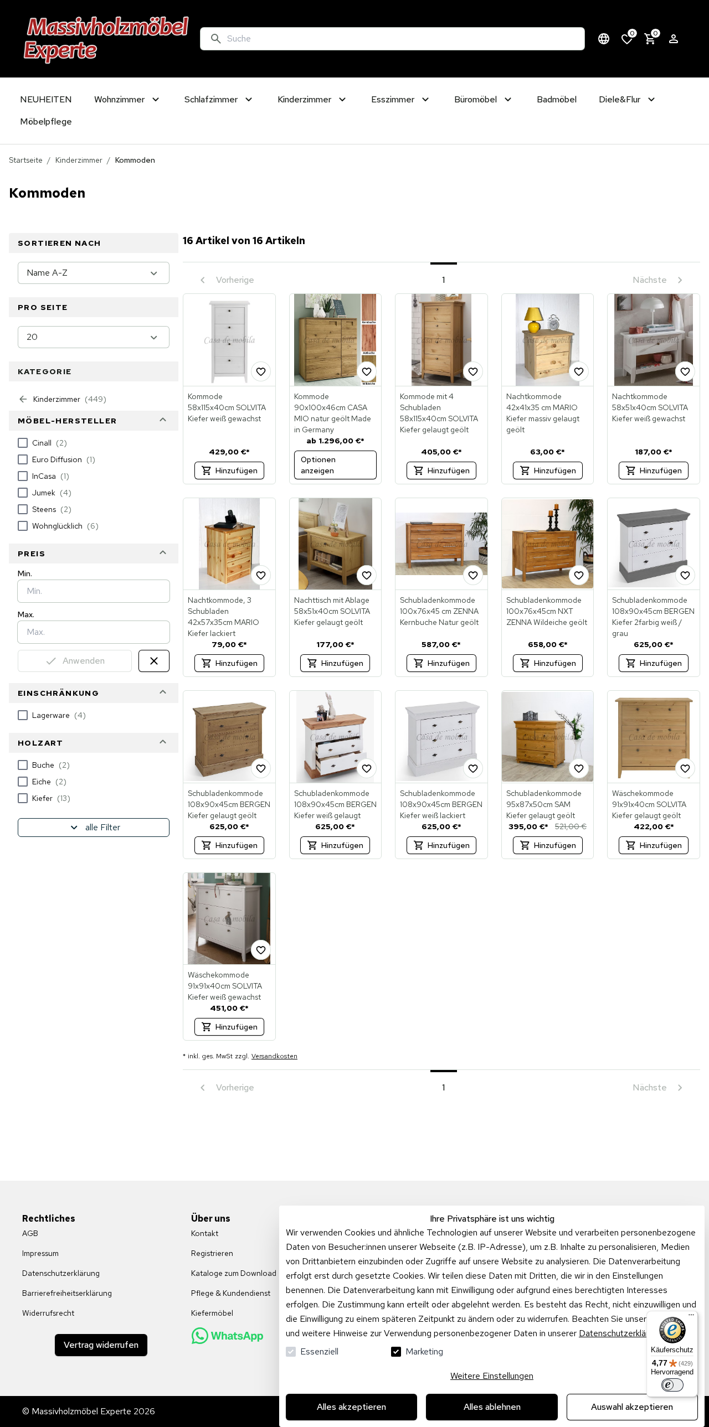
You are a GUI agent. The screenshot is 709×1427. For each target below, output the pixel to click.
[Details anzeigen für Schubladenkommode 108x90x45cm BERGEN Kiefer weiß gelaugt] (336, 737)
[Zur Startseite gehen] (106, 38)
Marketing (424, 1351)
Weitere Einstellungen (491, 1376)
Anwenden (84, 660)
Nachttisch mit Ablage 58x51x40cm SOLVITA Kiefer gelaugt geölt (332, 611)
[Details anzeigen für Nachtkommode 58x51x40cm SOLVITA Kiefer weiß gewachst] (654, 340)
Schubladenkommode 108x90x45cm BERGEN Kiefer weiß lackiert (441, 804)
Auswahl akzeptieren (632, 1407)
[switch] (672, 1385)
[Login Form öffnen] (673, 39)
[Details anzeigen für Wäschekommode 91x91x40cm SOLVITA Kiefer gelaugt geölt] (654, 737)
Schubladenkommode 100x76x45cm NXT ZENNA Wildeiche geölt (546, 611)
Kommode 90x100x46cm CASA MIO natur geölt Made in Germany (332, 413)
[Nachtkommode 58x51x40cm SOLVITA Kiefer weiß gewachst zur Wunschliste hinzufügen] (685, 371)
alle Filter (102, 827)
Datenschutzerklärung (620, 1333)
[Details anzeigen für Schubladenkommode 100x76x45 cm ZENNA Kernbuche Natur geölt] (441, 544)
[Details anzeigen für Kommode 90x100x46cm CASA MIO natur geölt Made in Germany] (336, 340)
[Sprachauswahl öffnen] (604, 39)
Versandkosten (274, 1056)
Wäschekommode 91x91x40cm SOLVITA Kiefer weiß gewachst (225, 986)
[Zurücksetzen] (153, 661)
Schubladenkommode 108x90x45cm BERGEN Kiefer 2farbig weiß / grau (653, 616)
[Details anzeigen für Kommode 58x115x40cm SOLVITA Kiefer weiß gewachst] (229, 340)
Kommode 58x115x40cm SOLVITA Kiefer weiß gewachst (227, 407)
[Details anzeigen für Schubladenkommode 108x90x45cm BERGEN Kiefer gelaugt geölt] (229, 737)
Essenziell (319, 1351)
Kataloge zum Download (233, 1273)
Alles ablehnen (492, 1407)
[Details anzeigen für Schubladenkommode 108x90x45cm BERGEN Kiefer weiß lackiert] (441, 737)
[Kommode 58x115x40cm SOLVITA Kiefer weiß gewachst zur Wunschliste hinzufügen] (261, 371)
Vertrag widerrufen (101, 1345)
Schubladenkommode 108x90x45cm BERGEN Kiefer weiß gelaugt (335, 804)
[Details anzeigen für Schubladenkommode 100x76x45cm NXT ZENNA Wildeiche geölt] (548, 544)
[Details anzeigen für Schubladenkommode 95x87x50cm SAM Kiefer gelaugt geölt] (548, 737)
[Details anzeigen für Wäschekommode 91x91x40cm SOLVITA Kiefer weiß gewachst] (229, 919)
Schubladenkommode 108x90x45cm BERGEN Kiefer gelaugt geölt (229, 804)
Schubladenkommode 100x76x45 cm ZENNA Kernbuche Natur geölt (439, 611)
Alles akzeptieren (351, 1407)
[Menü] (691, 1317)
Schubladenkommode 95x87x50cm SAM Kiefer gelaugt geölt (544, 804)
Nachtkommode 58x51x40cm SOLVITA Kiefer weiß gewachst (650, 407)
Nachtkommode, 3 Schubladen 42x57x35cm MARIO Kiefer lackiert (223, 616)
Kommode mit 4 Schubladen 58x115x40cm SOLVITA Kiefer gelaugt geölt (439, 413)
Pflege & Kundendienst (230, 1293)
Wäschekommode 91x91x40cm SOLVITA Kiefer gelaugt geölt (649, 804)
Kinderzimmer (78, 160)
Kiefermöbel (212, 1313)
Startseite (26, 160)
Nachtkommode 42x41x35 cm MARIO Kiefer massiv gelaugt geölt (542, 413)
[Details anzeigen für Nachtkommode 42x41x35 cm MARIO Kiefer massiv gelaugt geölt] (548, 340)
